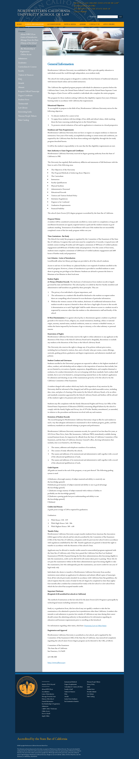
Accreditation (45, 692)
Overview (21, 31)
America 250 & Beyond (48, 684)
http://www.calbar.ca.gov (56, 662)
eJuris (88, 687)
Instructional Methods (70, 682)
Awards (21, 83)
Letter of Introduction (29, 37)
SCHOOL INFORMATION (34, 24)
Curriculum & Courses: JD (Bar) (73, 687)
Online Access (26, 54)
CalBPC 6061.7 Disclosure (49, 709)
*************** (45, 682)
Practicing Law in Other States (95, 625)
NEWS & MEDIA (70, 24)
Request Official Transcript (28, 91)
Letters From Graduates (70, 699)
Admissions (22, 58)
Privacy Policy (91, 684)
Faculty (21, 71)
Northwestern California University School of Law (44, 12)
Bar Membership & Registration (51, 704)
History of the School (29, 43)
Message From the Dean (29, 40)
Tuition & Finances (25, 75)
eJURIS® (83, 24)
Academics (22, 62)
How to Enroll (46, 713)
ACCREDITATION (54, 24)
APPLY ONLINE (108, 24)
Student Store (23, 99)
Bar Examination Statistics (71, 701)
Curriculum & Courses (27, 66)
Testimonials (23, 103)
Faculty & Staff (68, 689)
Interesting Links (25, 111)
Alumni (21, 87)
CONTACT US (94, 24)
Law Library (22, 107)
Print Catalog (23, 120)
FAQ (20, 79)
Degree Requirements (70, 684)
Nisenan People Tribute (27, 116)
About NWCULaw (28, 34)
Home (19, 24)
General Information (28, 46)
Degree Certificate (25, 95)
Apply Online (45, 716)
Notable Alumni (91, 692)
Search (93, 17)
